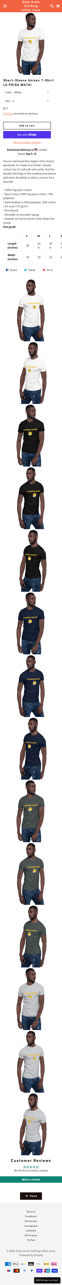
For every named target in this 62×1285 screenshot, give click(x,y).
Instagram (31, 1226)
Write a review (31, 1179)
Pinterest (31, 1221)
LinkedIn (31, 1230)
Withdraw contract (47, 1280)
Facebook (31, 1216)
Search (31, 1211)
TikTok (31, 1240)
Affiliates (31, 1235)
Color (8, 92)
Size (7, 101)
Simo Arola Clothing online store (31, 6)
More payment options (27, 142)
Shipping (8, 113)
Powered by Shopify (31, 1255)
